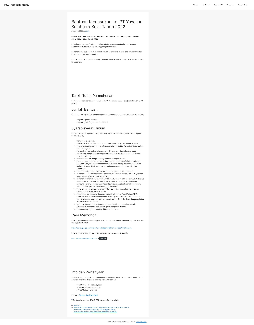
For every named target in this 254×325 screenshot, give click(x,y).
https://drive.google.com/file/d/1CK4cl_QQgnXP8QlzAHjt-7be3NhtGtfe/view (101, 228)
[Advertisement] (108, 80)
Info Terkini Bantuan (16, 4)
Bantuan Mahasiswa (106, 307)
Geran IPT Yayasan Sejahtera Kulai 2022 (84, 238)
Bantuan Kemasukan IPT (90, 307)
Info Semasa (206, 5)
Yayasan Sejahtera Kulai (88, 295)
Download (103, 238)
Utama (195, 5)
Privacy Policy (243, 5)
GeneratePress (141, 322)
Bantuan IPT (218, 5)
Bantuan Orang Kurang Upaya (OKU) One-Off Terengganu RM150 (95, 312)
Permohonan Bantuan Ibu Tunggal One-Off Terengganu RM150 (94, 309)
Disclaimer (230, 5)
